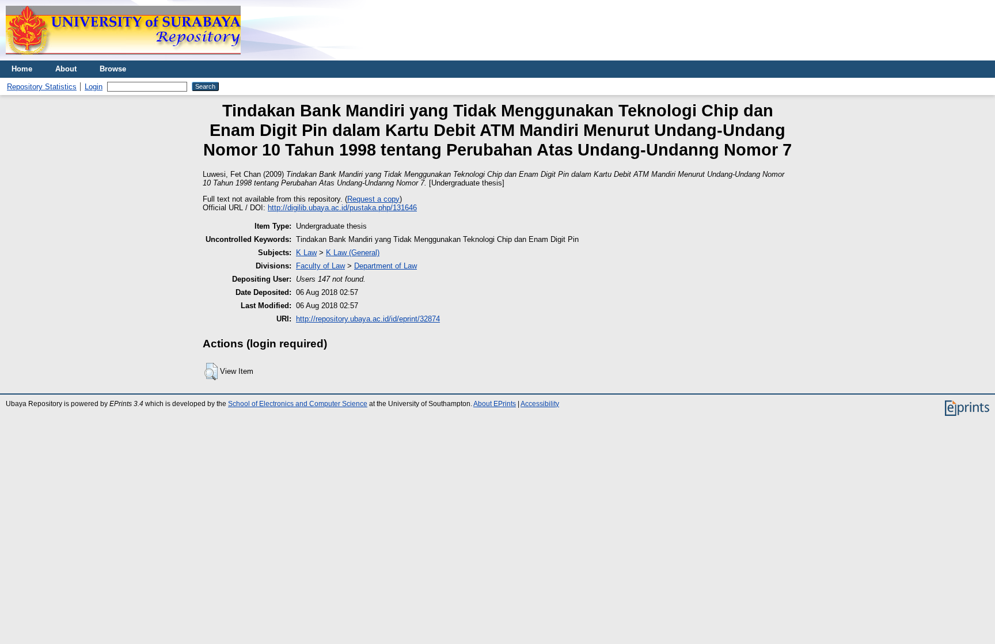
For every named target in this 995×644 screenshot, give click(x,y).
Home (22, 69)
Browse (113, 69)
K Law (306, 252)
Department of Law (385, 266)
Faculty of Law (320, 266)
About (66, 69)
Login (93, 86)
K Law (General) (352, 252)
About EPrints (494, 403)
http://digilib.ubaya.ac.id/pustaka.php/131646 (342, 207)
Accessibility (540, 403)
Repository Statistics (42, 86)
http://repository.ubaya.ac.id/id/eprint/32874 (368, 319)
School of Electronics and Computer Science (297, 403)
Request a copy (373, 199)
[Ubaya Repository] (123, 58)
